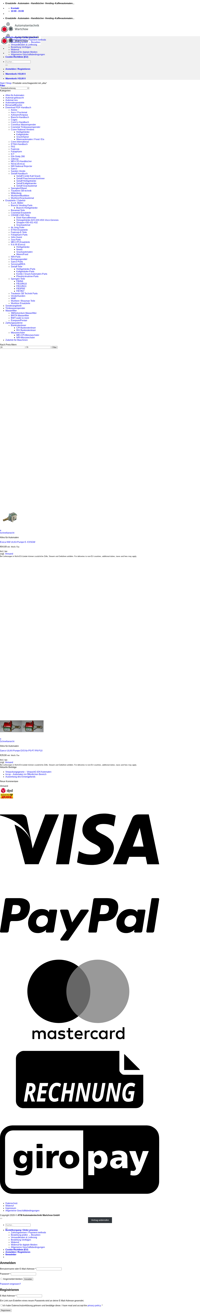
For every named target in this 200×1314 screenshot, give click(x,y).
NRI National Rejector (21, 166)
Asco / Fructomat (19, 112)
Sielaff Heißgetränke (26, 181)
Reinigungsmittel (19, 259)
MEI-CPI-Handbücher (21, 161)
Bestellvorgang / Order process (21, 37)
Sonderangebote (13, 306)
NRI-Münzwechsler (25, 337)
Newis (19, 249)
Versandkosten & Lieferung (24, 45)
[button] (17, 69)
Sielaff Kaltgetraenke (26, 183)
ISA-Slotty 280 (18, 156)
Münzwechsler (18, 332)
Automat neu (11, 100)
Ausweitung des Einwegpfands (20, 777)
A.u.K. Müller (17, 203)
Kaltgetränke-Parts (25, 271)
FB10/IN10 (21, 284)
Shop (8, 83)
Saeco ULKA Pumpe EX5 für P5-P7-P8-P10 (21, 750)
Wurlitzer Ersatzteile (20, 303)
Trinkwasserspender (15, 308)
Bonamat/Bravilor (13, 105)
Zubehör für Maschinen (16, 340)
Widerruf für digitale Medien (24, 52)
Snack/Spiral (22, 137)
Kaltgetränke (22, 134)
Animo (14, 110)
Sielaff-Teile (16, 266)
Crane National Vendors (22, 129)
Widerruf (15, 49)
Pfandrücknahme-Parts (27, 276)
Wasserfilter (11, 310)
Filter (54, 347)
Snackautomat (23, 225)
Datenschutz (11, 1203)
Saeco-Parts (17, 262)
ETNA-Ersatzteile (19, 230)
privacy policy (94, 1305)
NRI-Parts (15, 257)
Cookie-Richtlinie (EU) (16, 57)
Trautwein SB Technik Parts (24, 293)
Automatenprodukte (14, 102)
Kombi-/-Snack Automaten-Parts (31, 274)
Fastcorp (15, 149)
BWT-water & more (20, 318)
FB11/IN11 (21, 286)
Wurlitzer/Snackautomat (22, 198)
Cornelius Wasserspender (23, 124)
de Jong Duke (17, 227)
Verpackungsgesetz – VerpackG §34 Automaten (28, 772)
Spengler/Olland (19, 188)
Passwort (5, 1274)
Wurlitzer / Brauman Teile (23, 301)
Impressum (10, 1208)
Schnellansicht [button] (7, 533)
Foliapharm (16, 151)
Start (2, 83)
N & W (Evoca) (18, 244)
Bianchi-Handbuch (20, 117)
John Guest (16, 237)
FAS (13, 146)
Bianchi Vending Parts (21, 205)
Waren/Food (22, 254)
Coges (14, 120)
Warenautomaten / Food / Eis (30, 139)
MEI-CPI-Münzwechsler (27, 335)
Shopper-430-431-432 (27, 222)
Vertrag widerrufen (100, 1220)
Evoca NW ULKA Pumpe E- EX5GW (17, 542)
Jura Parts (16, 239)
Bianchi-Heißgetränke (27, 208)
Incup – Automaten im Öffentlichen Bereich (25, 774)
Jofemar (15, 159)
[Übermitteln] (6, 65)
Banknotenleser (18, 325)
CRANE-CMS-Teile (20, 215)
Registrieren (5, 1310)
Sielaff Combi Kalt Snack (28, 176)
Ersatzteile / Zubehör (15, 200)
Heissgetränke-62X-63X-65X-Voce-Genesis (37, 220)
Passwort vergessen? (10, 1284)
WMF (13, 298)
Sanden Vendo (18, 171)
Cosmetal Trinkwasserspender (25, 127)
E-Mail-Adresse (8, 1296)
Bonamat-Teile (18, 210)
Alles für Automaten (14, 95)
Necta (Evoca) (18, 164)
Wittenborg (16, 193)
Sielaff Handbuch (19, 173)
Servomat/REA (18, 264)
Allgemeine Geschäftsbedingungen (28, 54)
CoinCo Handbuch (20, 122)
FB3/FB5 (20, 288)
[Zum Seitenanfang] (1, 1218)
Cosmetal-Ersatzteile (21, 213)
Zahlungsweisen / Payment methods (28, 40)
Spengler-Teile (18, 279)
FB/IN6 (19, 281)
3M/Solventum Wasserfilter (24, 313)
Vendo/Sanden (18, 296)
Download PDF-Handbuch (18, 107)
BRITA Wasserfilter (20, 315)
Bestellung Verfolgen (21, 47)
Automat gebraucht (14, 98)
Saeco (14, 169)
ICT (12, 154)
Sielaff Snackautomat (26, 186)
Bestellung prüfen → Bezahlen (25, 42)
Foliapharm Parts (19, 235)
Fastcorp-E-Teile (19, 232)
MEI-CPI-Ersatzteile (20, 242)
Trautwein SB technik (21, 191)
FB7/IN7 (20, 291)
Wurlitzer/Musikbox (20, 195)
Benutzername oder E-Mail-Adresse (18, 1269)
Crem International (20, 142)
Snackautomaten (24, 252)
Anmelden (28, 1279)
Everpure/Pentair (19, 320)
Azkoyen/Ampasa (19, 115)
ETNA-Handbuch (19, 144)
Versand (9, 554)
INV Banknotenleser (26, 330)
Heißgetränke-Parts (25, 269)
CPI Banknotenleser (26, 328)
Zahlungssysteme (14, 323)
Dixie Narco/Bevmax (26, 217)
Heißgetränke (23, 132)
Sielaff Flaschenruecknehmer (30, 178)
